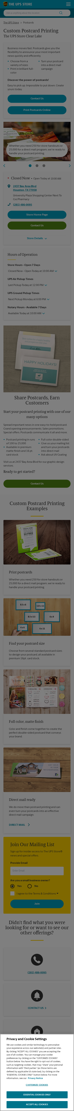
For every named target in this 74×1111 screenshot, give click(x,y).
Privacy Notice (35, 1078)
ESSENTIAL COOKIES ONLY (37, 1095)
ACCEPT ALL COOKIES (37, 1104)
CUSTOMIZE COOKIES (37, 1085)
